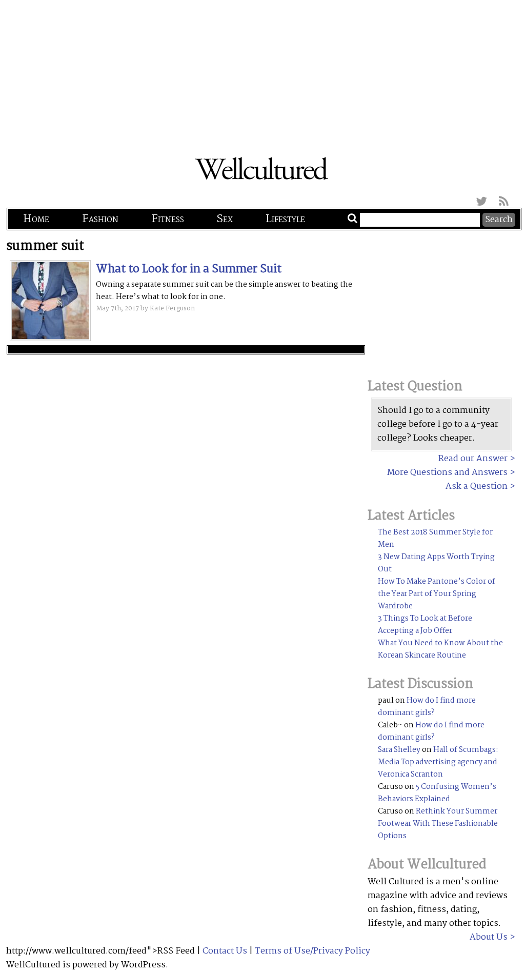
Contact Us (225, 951)
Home (36, 219)
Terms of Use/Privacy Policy (312, 951)
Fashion (100, 219)
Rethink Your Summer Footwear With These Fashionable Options (438, 823)
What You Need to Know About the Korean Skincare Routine (440, 649)
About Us (489, 937)
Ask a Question (477, 486)
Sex (225, 219)
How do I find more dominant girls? (427, 707)
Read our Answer (473, 459)
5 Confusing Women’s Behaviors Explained (437, 793)
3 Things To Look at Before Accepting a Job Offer (425, 624)
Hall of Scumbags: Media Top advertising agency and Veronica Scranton (438, 762)
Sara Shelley (399, 750)
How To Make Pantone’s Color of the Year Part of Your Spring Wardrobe (436, 594)
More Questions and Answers (447, 473)
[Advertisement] (262, 72)
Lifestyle (285, 219)
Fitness (167, 219)
